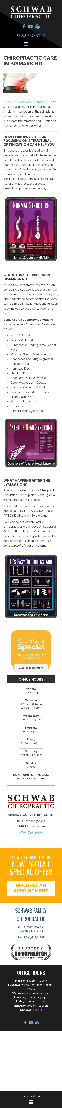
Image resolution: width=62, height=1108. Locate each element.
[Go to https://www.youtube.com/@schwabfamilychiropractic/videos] (30, 27)
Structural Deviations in (27, 102)
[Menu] (31, 1102)
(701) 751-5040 (31, 35)
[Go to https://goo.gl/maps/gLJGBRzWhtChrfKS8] (37, 27)
